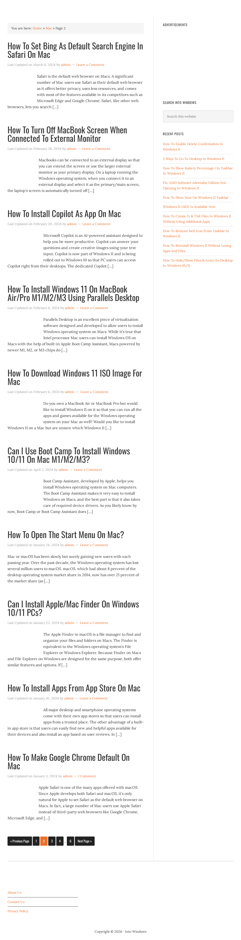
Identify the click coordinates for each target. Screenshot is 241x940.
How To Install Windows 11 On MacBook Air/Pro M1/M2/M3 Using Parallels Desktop (73, 292)
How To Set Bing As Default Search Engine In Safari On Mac (75, 49)
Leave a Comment (90, 65)
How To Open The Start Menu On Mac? (66, 534)
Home (37, 28)
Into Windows (27, 7)
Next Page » (85, 840)
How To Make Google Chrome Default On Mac (69, 761)
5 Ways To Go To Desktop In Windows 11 (193, 159)
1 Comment (87, 776)
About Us (14, 892)
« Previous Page (19, 840)
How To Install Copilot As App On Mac (64, 213)
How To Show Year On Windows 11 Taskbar (196, 197)
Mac (49, 28)
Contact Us (16, 902)
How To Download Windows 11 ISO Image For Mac (75, 376)
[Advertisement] (198, 61)
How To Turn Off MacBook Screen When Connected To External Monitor (67, 133)
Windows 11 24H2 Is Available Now (189, 207)
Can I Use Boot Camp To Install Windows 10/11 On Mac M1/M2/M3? (69, 454)
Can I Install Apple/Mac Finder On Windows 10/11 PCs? (73, 607)
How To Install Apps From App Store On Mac (74, 687)
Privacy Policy (18, 911)
